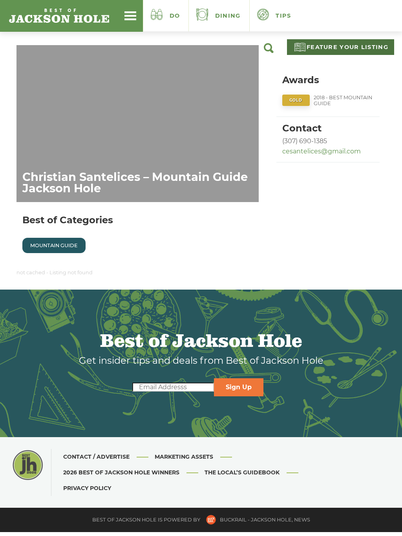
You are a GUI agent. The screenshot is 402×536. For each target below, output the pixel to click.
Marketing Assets (184, 456)
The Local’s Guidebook (242, 472)
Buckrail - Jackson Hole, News (265, 520)
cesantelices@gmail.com (321, 151)
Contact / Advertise (96, 456)
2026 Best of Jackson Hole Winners (121, 472)
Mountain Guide (54, 245)
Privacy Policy (87, 488)
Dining (227, 15)
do (175, 15)
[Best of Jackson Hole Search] (269, 51)
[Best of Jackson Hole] (59, 15)
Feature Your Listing (347, 47)
